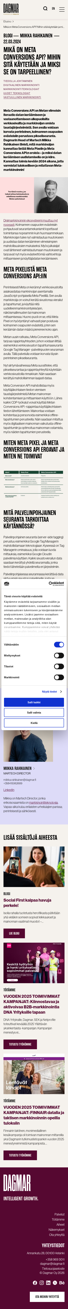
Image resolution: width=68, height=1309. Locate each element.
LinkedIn (8, 790)
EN (53, 9)
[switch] (59, 655)
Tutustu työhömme (20, 1044)
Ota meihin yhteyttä (47, 1297)
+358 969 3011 (55, 1259)
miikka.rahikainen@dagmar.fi (19, 779)
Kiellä (34, 722)
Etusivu (7, 21)
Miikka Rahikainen (17, 768)
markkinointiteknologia (43, 803)
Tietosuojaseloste (53, 1268)
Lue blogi (14, 933)
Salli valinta (34, 712)
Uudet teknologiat (16, 93)
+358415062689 (12, 783)
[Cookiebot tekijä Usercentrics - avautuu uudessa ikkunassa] (49, 584)
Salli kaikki (34, 702)
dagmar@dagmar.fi (52, 1263)
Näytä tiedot (49, 691)
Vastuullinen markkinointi (22, 97)
